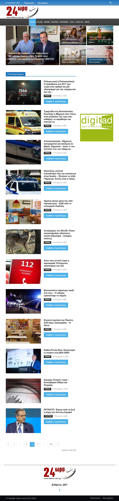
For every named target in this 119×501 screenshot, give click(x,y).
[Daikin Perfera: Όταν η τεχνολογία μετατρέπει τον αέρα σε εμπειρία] (73, 55)
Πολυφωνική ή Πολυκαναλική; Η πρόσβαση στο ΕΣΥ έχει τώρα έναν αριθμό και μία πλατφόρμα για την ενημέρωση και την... (60, 86)
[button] (110, 3)
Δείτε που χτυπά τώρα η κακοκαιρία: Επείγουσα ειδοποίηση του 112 (56, 263)
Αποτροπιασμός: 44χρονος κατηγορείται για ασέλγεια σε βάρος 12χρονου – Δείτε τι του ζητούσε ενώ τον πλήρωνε (59, 145)
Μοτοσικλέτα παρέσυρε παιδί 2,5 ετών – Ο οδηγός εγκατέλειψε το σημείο (59, 293)
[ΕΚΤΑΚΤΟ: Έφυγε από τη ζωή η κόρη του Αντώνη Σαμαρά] (23, 420)
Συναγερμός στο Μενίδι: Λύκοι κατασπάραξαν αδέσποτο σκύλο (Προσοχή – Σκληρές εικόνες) (59, 234)
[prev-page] (8, 444)
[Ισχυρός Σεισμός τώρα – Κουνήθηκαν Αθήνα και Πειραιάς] (23, 391)
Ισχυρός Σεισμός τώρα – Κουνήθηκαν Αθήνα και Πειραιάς (56, 382)
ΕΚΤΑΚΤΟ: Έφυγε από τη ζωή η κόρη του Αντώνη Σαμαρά (59, 410)
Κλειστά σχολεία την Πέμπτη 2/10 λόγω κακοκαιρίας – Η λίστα (58, 323)
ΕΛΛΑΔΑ (47, 96)
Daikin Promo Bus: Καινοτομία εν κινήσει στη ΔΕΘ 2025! (59, 351)
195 (50, 444)
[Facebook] (59, 490)
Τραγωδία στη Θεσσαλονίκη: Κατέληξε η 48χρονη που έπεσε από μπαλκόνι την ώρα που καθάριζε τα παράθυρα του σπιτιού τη (60, 116)
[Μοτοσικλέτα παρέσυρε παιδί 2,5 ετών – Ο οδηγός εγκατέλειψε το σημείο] (23, 301)
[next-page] (57, 444)
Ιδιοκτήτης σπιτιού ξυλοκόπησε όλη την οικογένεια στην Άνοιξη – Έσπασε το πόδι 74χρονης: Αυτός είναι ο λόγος (60, 175)
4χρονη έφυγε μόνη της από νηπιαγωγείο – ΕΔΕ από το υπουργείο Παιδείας (58, 203)
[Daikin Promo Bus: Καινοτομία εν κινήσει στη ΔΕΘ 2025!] (23, 361)
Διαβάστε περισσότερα (56, 101)
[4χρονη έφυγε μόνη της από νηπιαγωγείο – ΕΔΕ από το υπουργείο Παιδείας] (23, 212)
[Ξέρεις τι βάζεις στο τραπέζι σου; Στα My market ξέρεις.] (100, 35)
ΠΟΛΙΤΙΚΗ (48, 416)
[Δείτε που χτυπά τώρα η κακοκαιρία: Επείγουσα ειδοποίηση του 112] (23, 271)
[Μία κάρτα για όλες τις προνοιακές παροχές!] (73, 35)
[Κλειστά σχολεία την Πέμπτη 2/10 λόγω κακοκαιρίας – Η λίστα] (23, 331)
